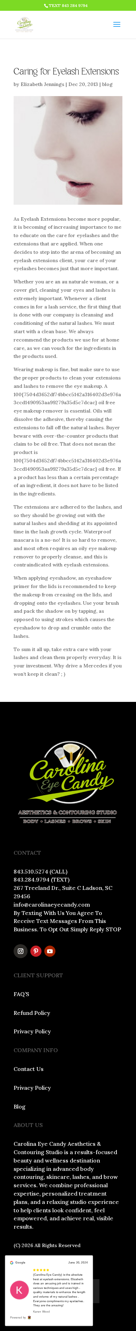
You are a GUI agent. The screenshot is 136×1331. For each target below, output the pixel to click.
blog (107, 84)
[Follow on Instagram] (21, 951)
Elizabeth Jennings (42, 84)
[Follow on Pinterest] (35, 951)
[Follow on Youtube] (49, 951)
